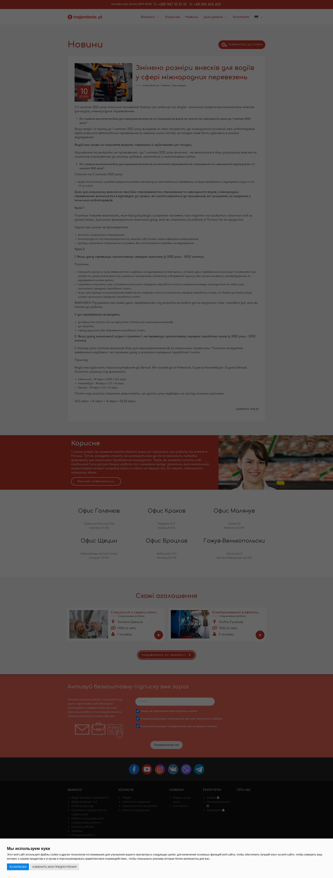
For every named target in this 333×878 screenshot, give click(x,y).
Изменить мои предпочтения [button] (54, 866)
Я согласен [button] (18, 866)
